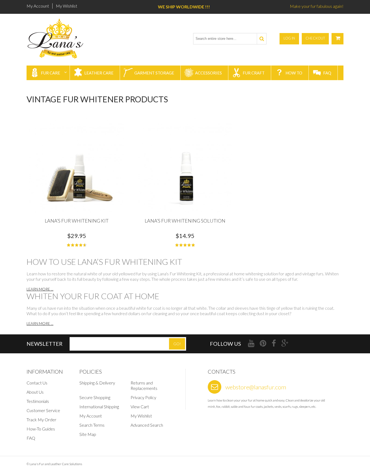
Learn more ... (40, 289)
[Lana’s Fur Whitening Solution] (185, 165)
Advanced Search (147, 425)
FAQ (31, 438)
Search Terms (92, 425)
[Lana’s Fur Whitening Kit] (76, 165)
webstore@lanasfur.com (255, 387)
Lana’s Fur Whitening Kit (77, 221)
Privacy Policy (143, 397)
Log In (289, 38)
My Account (38, 5)
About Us (35, 391)
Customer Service (43, 410)
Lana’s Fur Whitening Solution (185, 221)
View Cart (140, 406)
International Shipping (99, 406)
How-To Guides (41, 428)
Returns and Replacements (144, 385)
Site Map (87, 434)
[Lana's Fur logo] (57, 38)
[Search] (261, 38)
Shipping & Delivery (97, 382)
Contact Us (37, 382)
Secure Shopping (94, 397)
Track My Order (41, 419)
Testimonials (38, 401)
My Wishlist (66, 5)
